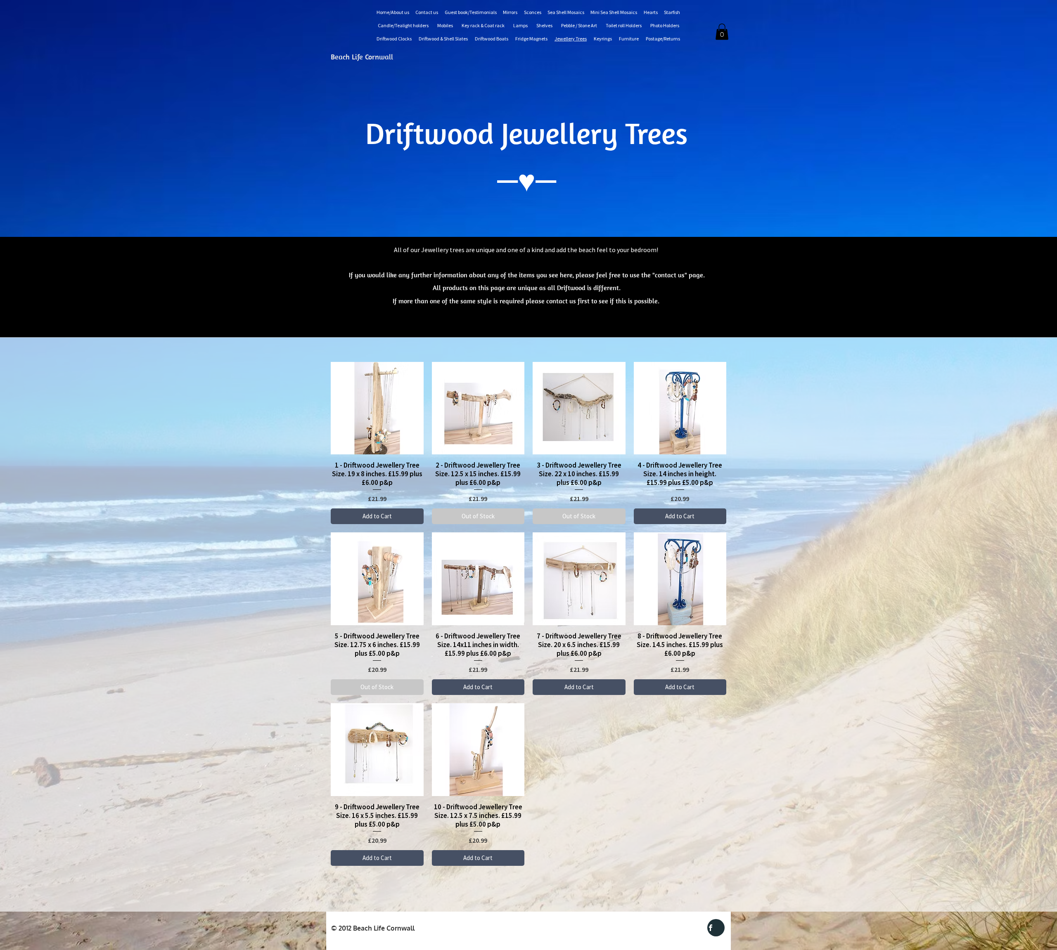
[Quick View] (377, 408)
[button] (722, 32)
